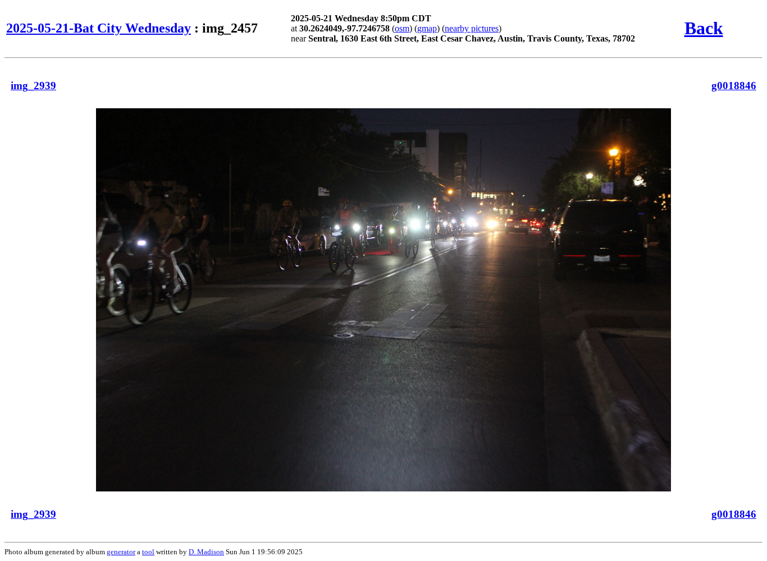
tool (148, 552)
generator (121, 552)
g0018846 (733, 85)
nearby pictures (472, 28)
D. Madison (206, 552)
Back (703, 28)
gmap (427, 28)
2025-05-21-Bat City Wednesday (98, 28)
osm (402, 28)
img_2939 (33, 85)
